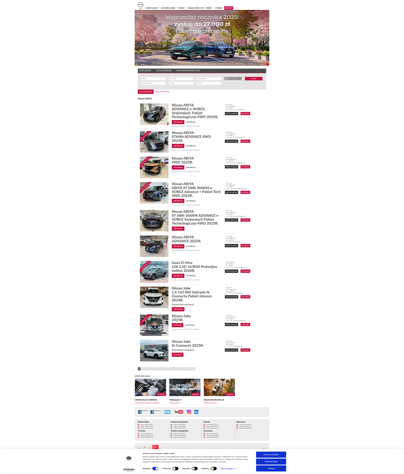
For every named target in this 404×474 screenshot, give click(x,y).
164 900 (178, 276)
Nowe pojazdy (151, 8)
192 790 (178, 122)
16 (190, 369)
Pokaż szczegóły (227, 468)
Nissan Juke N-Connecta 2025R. (188, 345)
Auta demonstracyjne (188, 71)
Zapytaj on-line (231, 113)
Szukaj (253, 78)
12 (174, 369)
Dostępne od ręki (168, 8)
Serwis (208, 8)
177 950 (190, 276)
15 (186, 369)
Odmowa (271, 468)
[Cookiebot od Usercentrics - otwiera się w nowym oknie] (129, 469)
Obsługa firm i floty (196, 8)
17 (193, 369)
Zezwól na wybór (271, 461)
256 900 (190, 122)
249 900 (190, 167)
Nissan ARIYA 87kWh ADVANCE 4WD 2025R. (191, 137)
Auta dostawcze (162, 92)
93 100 (177, 325)
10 (167, 369)
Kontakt (228, 8)
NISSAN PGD (145, 410)
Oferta (181, 8)
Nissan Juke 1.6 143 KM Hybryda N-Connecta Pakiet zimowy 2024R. (192, 296)
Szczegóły (245, 113)
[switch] (175, 468)
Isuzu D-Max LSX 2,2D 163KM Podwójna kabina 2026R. (194, 267)
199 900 (178, 146)
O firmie (218, 8)
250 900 (190, 146)
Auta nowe (145, 71)
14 (182, 369)
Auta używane (163, 71)
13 (178, 369)
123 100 (189, 325)
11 (171, 369)
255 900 (190, 201)
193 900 (178, 246)
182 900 (178, 201)
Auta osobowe (146, 92)
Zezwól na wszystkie (271, 454)
